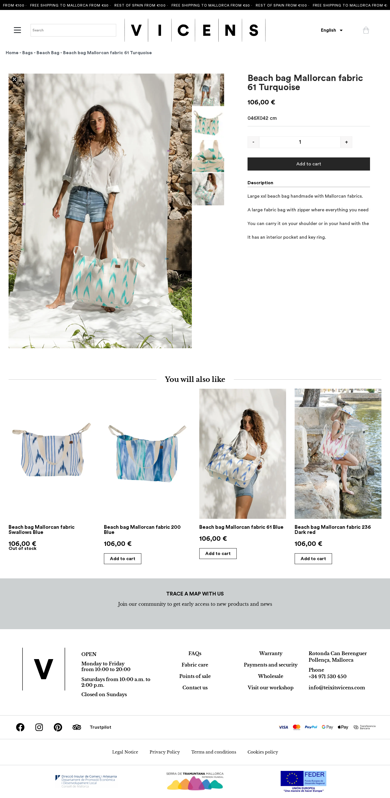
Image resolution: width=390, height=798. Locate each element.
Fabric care (195, 665)
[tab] (263, 183)
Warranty (270, 653)
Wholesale (270, 676)
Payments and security (270, 665)
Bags (27, 52)
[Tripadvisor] (77, 727)
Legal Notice (125, 752)
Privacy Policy (165, 752)
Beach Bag (48, 52)
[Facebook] (20, 727)
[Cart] (366, 30)
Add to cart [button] (122, 558)
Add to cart (308, 164)
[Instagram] (39, 727)
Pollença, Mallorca (331, 660)
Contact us (195, 687)
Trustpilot (100, 727)
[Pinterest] (58, 727)
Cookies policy (263, 752)
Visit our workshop (270, 687)
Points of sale (195, 676)
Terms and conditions (213, 752)
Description (260, 183)
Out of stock (23, 548)
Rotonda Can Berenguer (338, 653)
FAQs (194, 653)
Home (12, 52)
